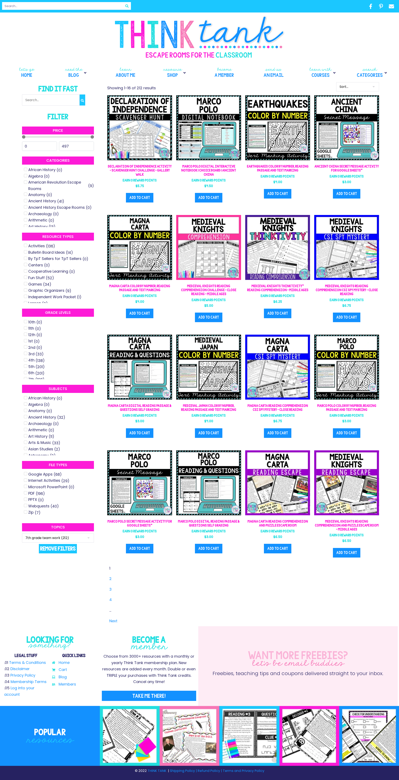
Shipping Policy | (184, 770)
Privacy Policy (22, 675)
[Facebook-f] (371, 6)
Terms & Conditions (27, 662)
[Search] (127, 6)
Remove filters (58, 548)
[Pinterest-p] (381, 6)
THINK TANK (157, 770)
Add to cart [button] (139, 197)
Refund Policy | (210, 770)
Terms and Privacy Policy (243, 770)
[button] (76, 73)
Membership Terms (29, 681)
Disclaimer (20, 668)
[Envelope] (391, 6)
